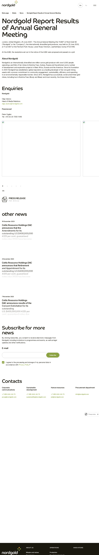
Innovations (78, 547)
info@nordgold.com (82, 394)
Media (14, 13)
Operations (54, 547)
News (21, 13)
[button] (3, 186)
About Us (30, 547)
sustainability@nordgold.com (36, 397)
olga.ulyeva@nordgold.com (12, 104)
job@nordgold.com (57, 397)
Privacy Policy (24, 365)
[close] (97, 414)
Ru (86, 5)
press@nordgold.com (9, 397)
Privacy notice (91, 414)
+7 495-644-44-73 (8, 394)
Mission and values (32, 552)
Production (53, 552)
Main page (5, 13)
